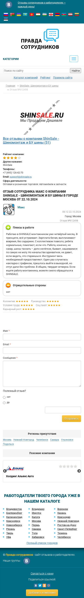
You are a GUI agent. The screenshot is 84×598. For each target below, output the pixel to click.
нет (9, 397)
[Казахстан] (25, 14)
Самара (36, 529)
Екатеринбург (14, 512)
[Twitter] (40, 585)
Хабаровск (38, 537)
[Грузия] (51, 14)
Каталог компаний (26, 77)
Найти (76, 70)
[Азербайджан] (64, 14)
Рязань (10, 529)
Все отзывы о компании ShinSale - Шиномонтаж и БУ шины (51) (31, 140)
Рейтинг (45, 77)
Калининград (14, 517)
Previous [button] (5, 471)
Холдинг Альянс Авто (42, 471)
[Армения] (57, 14)
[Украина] (19, 14)
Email (6, 344)
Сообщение (9, 358)
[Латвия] (70, 14)
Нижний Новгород (68, 520)
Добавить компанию (42, 592)
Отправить (71, 418)
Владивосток (14, 509)
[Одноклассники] (44, 585)
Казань (61, 512)
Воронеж (62, 509)
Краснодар (63, 517)
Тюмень (62, 533)
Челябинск (64, 537)
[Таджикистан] (38, 14)
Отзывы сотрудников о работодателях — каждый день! (42, 4)
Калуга (36, 517)
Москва (36, 520)
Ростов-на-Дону (66, 525)
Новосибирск (14, 525)
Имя (5, 331)
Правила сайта (62, 77)
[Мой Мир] (48, 585)
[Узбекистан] (44, 14)
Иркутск (36, 512)
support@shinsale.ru (21, 176)
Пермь (36, 525)
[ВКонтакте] (36, 585)
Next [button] (79, 471)
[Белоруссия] (12, 14)
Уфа (8, 537)
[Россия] (6, 14)
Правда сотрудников (19, 554)
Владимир (38, 509)
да (8, 402)
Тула (35, 533)
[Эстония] (6, 19)
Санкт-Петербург (67, 529)
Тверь (9, 533)
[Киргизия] (32, 14)
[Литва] (77, 14)
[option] (42, 471)
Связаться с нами (42, 573)
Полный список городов (42, 543)
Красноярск (13, 520)
